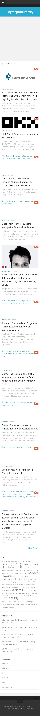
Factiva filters (10, 584)
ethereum (26, 582)
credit (26, 573)
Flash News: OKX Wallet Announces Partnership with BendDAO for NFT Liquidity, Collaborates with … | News (20, 96)
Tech (20, 602)
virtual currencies (19, 604)
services (8, 602)
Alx (32, 709)
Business (30, 568)
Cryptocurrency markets (29, 579)
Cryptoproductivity (20, 12)
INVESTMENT (13, 593)
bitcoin (11, 564)
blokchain (5, 220)
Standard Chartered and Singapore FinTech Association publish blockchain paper (19, 326)
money (5, 596)
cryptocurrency (11, 579)
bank (4, 561)
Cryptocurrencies (21, 577)
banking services (26, 562)
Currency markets (8, 582)
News (29, 596)
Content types (17, 573)
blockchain (29, 564)
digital (17, 582)
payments (29, 599)
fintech (4, 370)
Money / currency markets (17, 596)
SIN (14, 602)
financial (28, 584)
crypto (5, 673)
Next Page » (33, 548)
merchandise (32, 593)
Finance (20, 584)
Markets (23, 593)
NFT (3, 89)
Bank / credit (12, 561)
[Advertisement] (20, 40)
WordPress (19, 709)
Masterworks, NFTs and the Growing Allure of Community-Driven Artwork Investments (17, 182)
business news (7, 570)
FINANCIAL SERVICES (20, 587)
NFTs (21, 599)
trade (10, 604)
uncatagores (7, 687)
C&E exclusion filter (19, 570)
